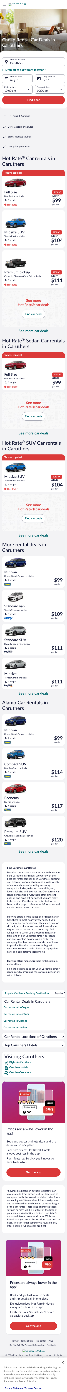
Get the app (33, 1172)
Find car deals (33, 314)
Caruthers (16, 63)
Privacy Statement (14, 1388)
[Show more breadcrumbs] (5, 116)
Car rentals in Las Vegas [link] (16, 1007)
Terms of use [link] (27, 1341)
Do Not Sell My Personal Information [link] (26, 1345)
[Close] (63, 1362)
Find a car (33, 100)
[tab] (27, 993)
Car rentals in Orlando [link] (15, 1021)
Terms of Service (32, 1388)
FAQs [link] (50, 1341)
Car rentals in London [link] (15, 1027)
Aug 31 (14, 80)
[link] (33, 1063)
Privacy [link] (15, 1341)
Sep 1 (46, 80)
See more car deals (33, 331)
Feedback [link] (51, 1345)
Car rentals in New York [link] (16, 1014)
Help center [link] (40, 1341)
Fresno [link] (15, 116)
